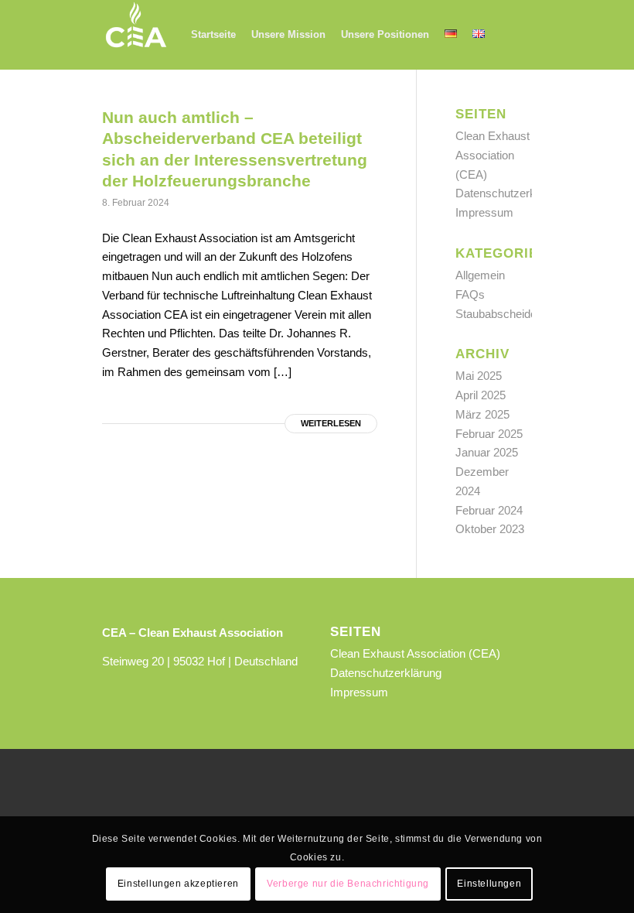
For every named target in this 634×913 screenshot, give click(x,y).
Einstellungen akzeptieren (178, 883)
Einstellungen (489, 883)
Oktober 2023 (489, 528)
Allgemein (480, 275)
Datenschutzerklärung (511, 193)
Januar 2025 (486, 452)
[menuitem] (213, 35)
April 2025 (480, 395)
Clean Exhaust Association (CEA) (492, 155)
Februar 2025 (489, 433)
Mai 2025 (478, 375)
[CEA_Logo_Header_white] (136, 35)
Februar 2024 (489, 510)
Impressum (484, 212)
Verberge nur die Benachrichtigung (348, 883)
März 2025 (482, 414)
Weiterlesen (331, 423)
